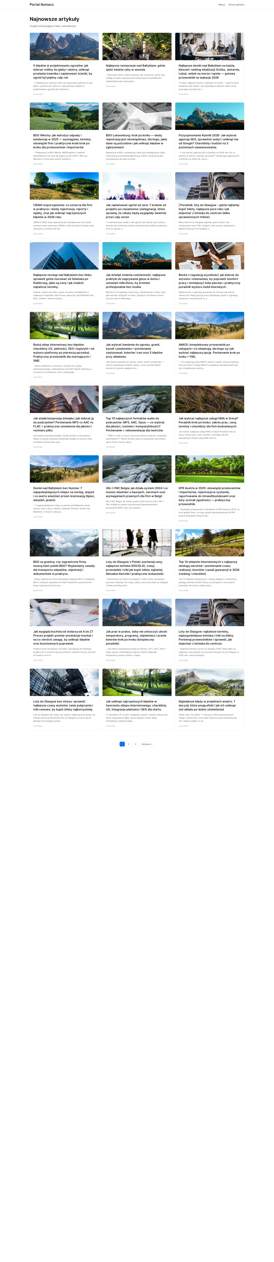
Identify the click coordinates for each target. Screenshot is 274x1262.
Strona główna (236, 4)
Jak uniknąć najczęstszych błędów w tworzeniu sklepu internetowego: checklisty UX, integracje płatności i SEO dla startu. (136, 705)
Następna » (147, 744)
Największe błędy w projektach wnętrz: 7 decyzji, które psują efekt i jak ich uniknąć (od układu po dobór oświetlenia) (207, 705)
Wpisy (221, 4)
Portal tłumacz (42, 4)
